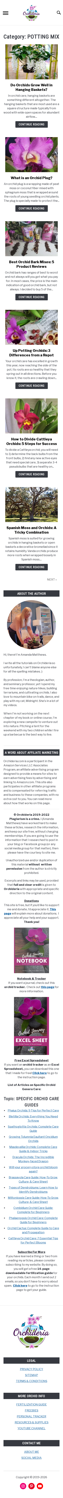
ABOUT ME (31, 1452)
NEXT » (52, 579)
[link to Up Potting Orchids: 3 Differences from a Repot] (31, 327)
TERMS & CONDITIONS (31, 1381)
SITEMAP (31, 1375)
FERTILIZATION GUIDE (31, 1404)
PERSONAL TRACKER (31, 1416)
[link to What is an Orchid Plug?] (31, 154)
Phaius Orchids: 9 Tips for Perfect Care (33, 1110)
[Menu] (5, 14)
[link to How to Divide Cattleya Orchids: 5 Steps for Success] (31, 415)
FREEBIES (31, 1410)
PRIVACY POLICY (31, 1369)
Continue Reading (31, 124)
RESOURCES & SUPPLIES (31, 1422)
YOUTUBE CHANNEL (32, 1428)
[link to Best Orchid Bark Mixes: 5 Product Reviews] (31, 238)
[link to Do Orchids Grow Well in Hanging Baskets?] (31, 61)
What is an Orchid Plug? (31, 178)
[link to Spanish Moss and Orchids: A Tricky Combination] (31, 504)
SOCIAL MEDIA (31, 1457)
